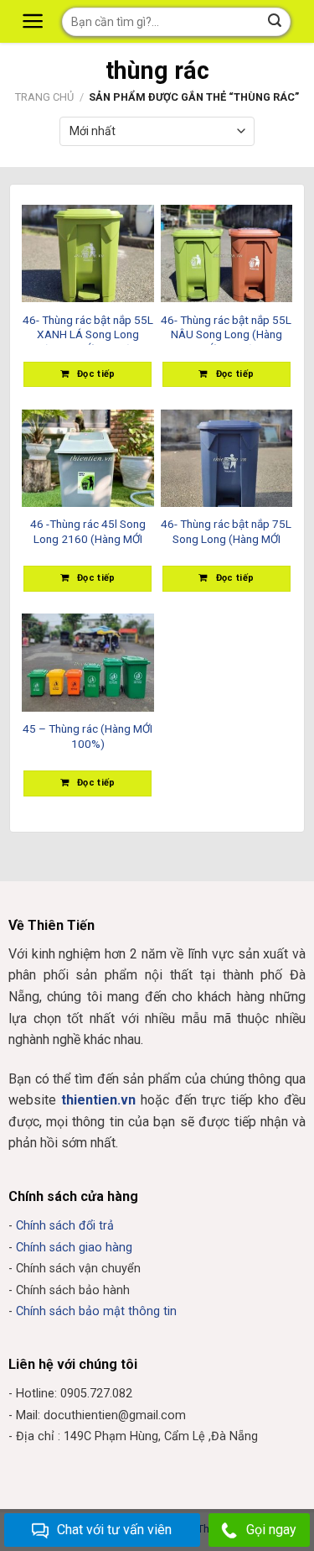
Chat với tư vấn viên (114, 1530)
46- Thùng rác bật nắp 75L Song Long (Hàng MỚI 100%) (226, 533)
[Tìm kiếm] (275, 22)
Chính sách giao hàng (74, 1247)
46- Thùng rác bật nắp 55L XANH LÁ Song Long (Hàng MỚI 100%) (88, 329)
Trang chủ (44, 97)
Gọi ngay (271, 1530)
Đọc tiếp (96, 373)
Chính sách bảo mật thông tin (96, 1311)
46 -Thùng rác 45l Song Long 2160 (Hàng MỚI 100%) (88, 533)
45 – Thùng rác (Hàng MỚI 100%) (87, 736)
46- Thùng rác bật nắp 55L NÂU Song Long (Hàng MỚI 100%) (226, 329)
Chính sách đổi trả (65, 1226)
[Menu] (35, 21)
